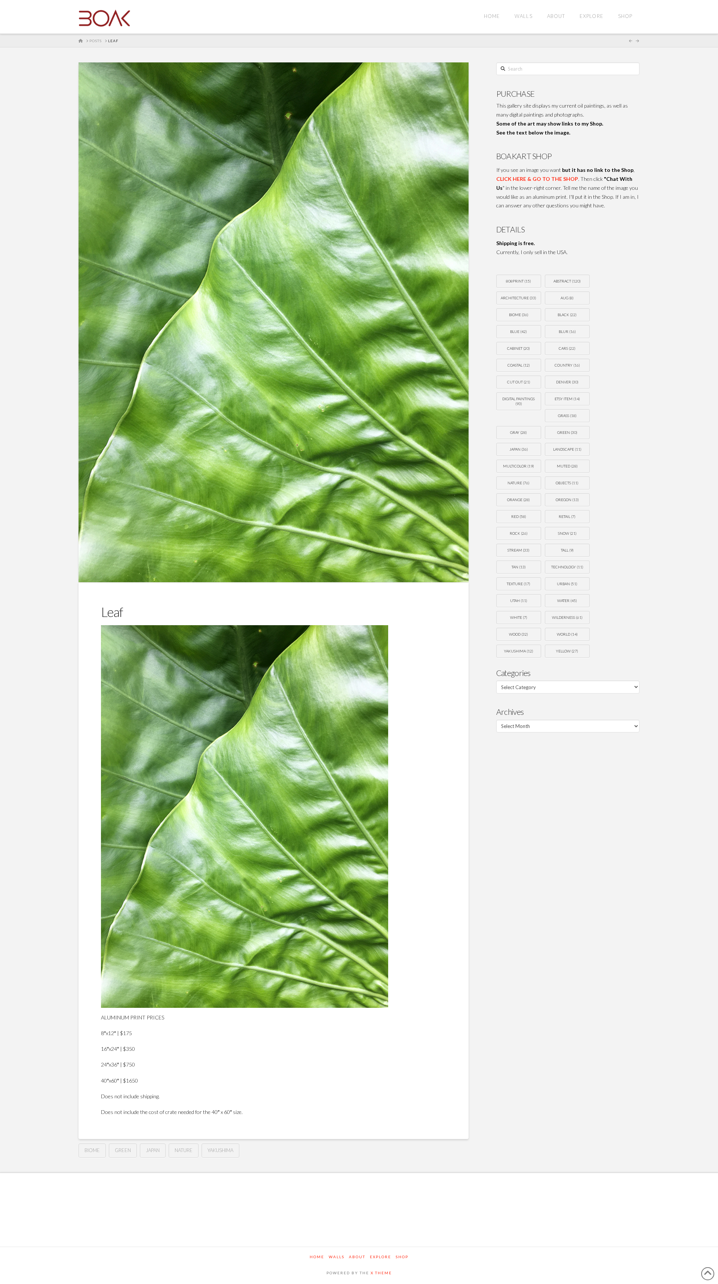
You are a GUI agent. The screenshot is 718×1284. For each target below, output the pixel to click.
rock (519, 533)
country (567, 365)
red (518, 516)
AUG (567, 298)
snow (567, 533)
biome (92, 1150)
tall (567, 550)
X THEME (381, 1273)
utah (518, 600)
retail (567, 516)
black (567, 314)
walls (336, 1256)
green (123, 1150)
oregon (567, 499)
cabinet (518, 348)
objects (567, 483)
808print (518, 281)
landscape (567, 449)
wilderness (567, 617)
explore (380, 1256)
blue (518, 331)
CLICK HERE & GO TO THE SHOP (537, 179)
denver (567, 382)
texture (518, 583)
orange (518, 499)
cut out (518, 382)
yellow (567, 651)
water (567, 600)
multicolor (518, 466)
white (518, 617)
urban (567, 583)
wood (518, 634)
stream (518, 550)
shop (402, 1256)
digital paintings (518, 401)
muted (567, 466)
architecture (518, 298)
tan (519, 567)
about (357, 1256)
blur (567, 331)
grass (567, 415)
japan (153, 1150)
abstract (567, 281)
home (317, 1256)
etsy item (567, 398)
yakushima (220, 1150)
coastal (518, 365)
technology (567, 567)
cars (567, 348)
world (567, 634)
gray (518, 432)
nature (184, 1150)
